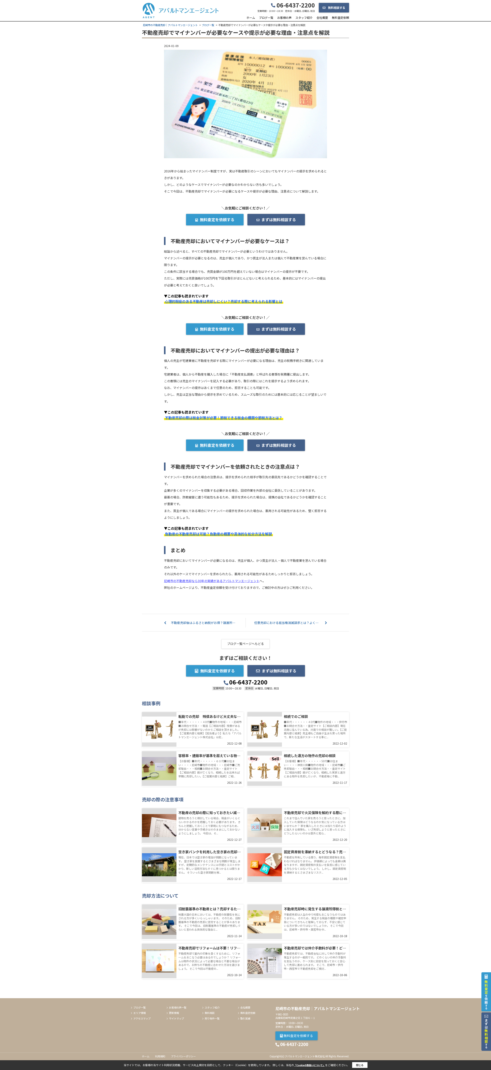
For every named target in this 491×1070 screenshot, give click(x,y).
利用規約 (160, 1056)
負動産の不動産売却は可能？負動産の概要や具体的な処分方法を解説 (218, 533)
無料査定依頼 (340, 18)
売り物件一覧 (212, 1018)
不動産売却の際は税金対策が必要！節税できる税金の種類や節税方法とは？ (223, 417)
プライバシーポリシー (183, 1056)
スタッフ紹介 (304, 18)
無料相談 (210, 1013)
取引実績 (245, 1018)
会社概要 (322, 18)
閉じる (359, 1065)
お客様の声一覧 (177, 1007)
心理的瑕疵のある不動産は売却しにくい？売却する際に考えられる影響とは (223, 301)
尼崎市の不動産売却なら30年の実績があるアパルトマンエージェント (212, 580)
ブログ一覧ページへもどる (245, 643)
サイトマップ (176, 1018)
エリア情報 (139, 1013)
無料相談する (336, 8)
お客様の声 (284, 18)
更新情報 (174, 1013)
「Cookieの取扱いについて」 (309, 1065)
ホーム (250, 18)
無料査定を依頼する (217, 219)
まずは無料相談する (278, 219)
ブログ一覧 (266, 18)
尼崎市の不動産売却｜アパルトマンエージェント (317, 1008)
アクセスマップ (142, 1018)
